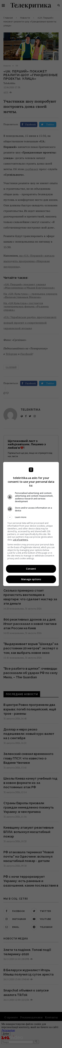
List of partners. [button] (20, 539)
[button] (31, 517)
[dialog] (31, 524)
